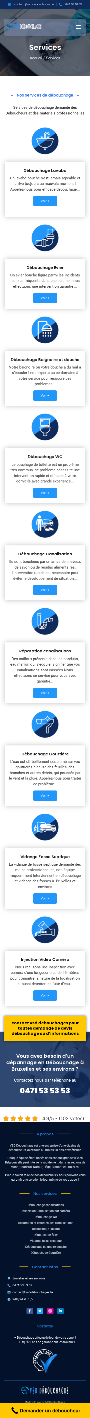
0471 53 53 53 (45, 1090)
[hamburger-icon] (78, 27)
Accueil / (37, 58)
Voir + (45, 201)
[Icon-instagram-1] (50, 1311)
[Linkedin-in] (60, 1311)
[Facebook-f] (29, 1311)
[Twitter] (40, 1311)
